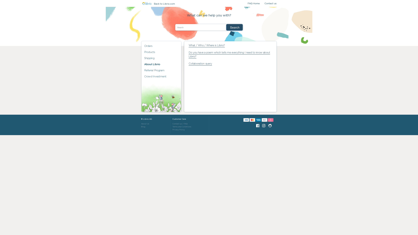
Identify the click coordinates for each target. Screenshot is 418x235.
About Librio (152, 64)
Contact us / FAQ (180, 124)
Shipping (149, 58)
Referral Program (154, 70)
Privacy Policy (178, 130)
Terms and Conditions (181, 127)
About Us (145, 124)
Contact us (270, 3)
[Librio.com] (270, 125)
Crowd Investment (155, 76)
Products (149, 52)
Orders (148, 46)
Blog (143, 127)
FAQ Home (254, 3)
